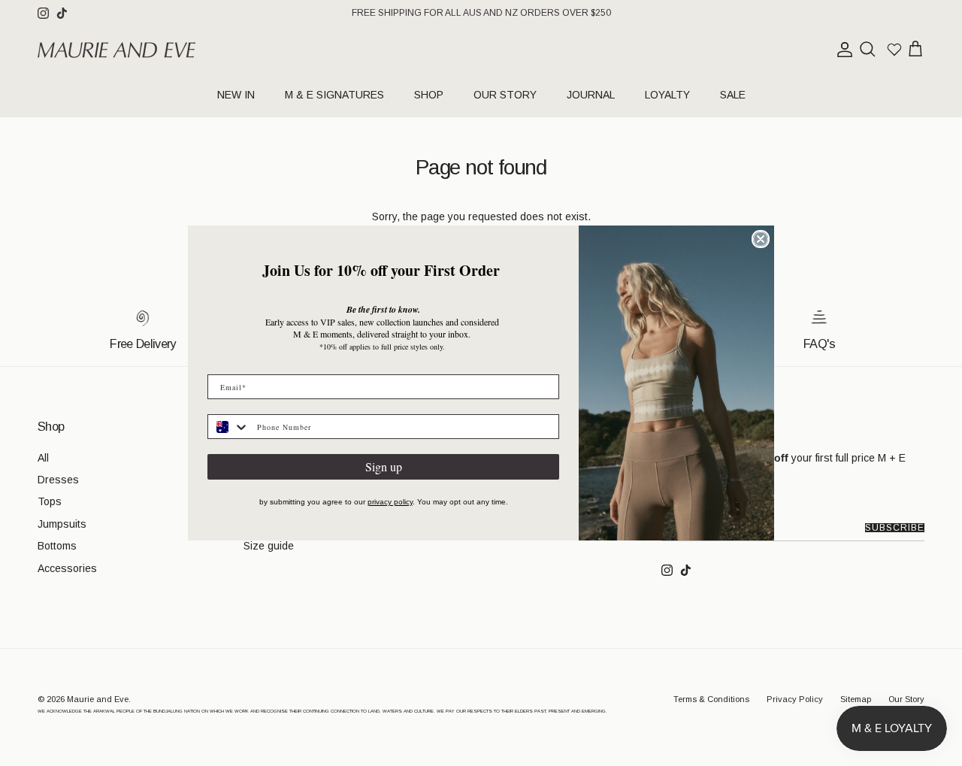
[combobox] (229, 426)
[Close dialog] (760, 239)
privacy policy (390, 502)
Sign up (383, 466)
